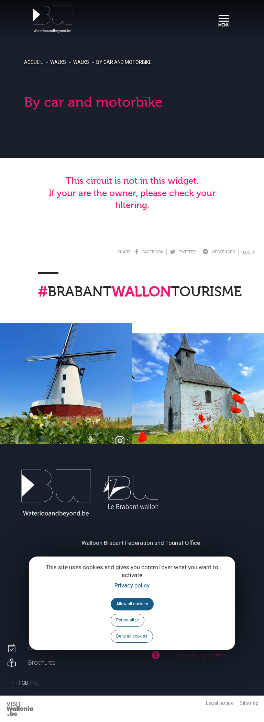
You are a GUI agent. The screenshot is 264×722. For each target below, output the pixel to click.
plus (246, 252)
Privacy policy (132, 585)
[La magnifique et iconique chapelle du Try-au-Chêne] (198, 399)
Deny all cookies (131, 636)
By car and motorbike (124, 62)
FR (15, 683)
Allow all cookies (132, 603)
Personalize (127, 620)
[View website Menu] (223, 19)
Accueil (33, 62)
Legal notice (219, 703)
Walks (58, 62)
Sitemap (249, 703)
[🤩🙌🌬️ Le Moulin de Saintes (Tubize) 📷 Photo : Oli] (66, 389)
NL (35, 683)
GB (25, 683)
